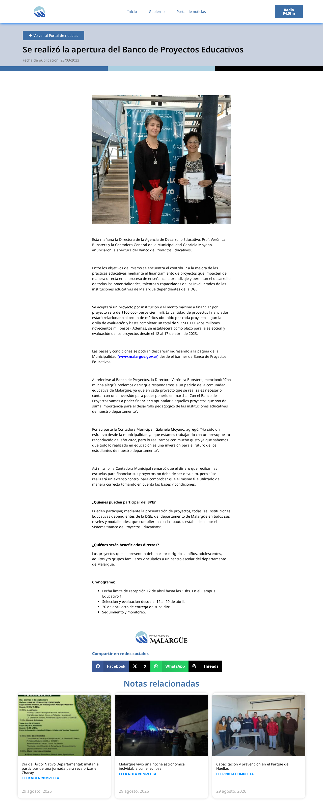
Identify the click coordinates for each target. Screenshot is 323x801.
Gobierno (157, 11)
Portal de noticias (191, 11)
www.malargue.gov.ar (138, 356)
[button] (110, 666)
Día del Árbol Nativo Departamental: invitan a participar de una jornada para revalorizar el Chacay (60, 768)
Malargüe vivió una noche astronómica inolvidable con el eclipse (152, 766)
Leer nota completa (40, 778)
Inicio (132, 11)
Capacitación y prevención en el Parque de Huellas (252, 766)
